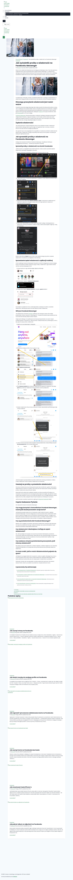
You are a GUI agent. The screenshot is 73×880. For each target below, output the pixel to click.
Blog (6, 16)
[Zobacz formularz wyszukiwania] (4, 21)
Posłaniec (31, 313)
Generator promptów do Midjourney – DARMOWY (13, 14)
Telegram (41, 111)
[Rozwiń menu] (4, 37)
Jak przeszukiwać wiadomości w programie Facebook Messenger (31, 579)
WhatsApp (19, 113)
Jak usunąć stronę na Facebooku (21, 631)
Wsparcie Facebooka (43, 499)
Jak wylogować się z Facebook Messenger (26, 570)
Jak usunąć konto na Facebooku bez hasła (25, 750)
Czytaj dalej (13, 640)
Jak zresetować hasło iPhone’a (21, 787)
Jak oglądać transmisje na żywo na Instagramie (24, 590)
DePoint (15, 876)
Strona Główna (8, 10)
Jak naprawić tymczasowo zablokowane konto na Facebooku (31, 713)
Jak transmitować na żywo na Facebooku (26, 583)
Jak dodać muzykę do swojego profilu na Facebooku (28, 677)
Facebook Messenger (20, 115)
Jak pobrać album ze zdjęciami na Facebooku (26, 824)
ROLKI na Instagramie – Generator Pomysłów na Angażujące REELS (16, 13)
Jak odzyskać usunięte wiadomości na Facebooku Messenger (30, 574)
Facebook (18, 60)
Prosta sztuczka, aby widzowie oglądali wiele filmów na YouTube (28, 593)
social (19, 67)
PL (8, 24)
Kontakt (6, 17)
